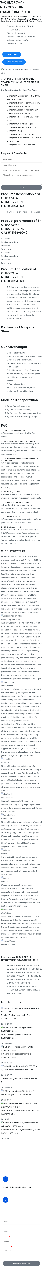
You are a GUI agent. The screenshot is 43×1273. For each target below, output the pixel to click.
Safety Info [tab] (6, 249)
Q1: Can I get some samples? (14, 430)
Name (5, 1217)
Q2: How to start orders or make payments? (20, 441)
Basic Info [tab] (5, 239)
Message (7, 1247)
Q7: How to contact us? (12, 527)
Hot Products (11, 1002)
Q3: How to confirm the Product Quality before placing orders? (19, 459)
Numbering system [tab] (9, 242)
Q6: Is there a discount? (12, 516)
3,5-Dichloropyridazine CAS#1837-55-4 (18, 1070)
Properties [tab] (5, 246)
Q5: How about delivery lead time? (16, 502)
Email (5, 1227)
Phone (6, 1237)
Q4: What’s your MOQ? (12, 492)
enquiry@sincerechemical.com (17, 1187)
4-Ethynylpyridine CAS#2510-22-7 (16, 1094)
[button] (21, 337)
